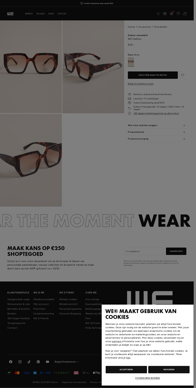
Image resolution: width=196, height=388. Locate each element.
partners (116, 341)
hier (128, 357)
